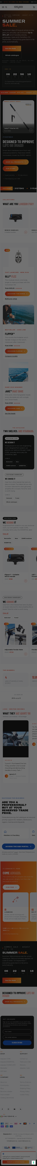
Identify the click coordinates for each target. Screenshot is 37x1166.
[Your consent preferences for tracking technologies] (33, 1162)
